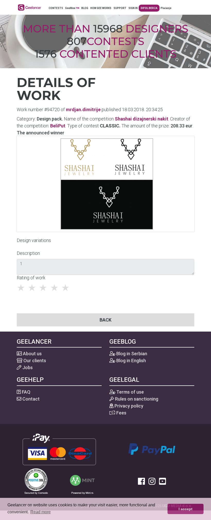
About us (32, 353)
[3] (44, 288)
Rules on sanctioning (136, 399)
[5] (66, 288)
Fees (120, 412)
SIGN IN (133, 8)
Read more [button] (40, 512)
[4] (55, 288)
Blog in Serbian (131, 353)
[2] (33, 288)
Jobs (27, 367)
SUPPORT (119, 8)
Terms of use (129, 392)
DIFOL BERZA (149, 8)
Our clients (34, 360)
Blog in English (130, 360)
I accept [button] (185, 509)
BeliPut (57, 125)
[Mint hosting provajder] (82, 481)
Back (105, 320)
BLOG (84, 8)
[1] (22, 288)
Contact (30, 399)
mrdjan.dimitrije (83, 109)
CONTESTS (56, 8)
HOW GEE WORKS (100, 8)
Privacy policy (128, 406)
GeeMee (70, 8)
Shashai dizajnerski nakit (141, 119)
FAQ (25, 392)
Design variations (34, 240)
